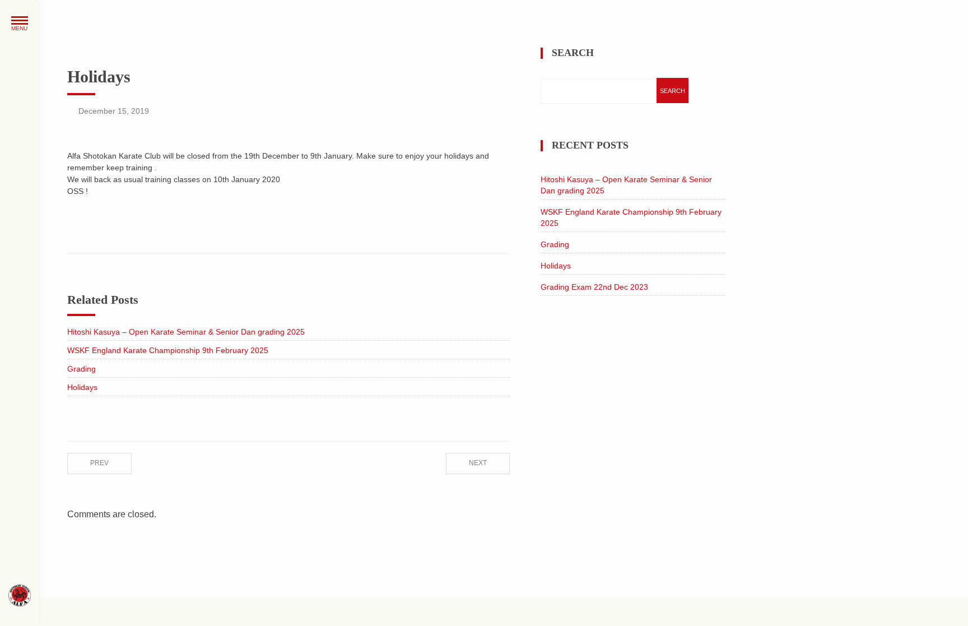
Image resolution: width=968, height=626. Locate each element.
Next (478, 463)
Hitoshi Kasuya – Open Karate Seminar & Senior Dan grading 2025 (186, 331)
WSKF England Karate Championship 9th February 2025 (167, 350)
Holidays (82, 387)
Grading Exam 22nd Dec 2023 (594, 286)
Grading (81, 368)
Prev (99, 463)
